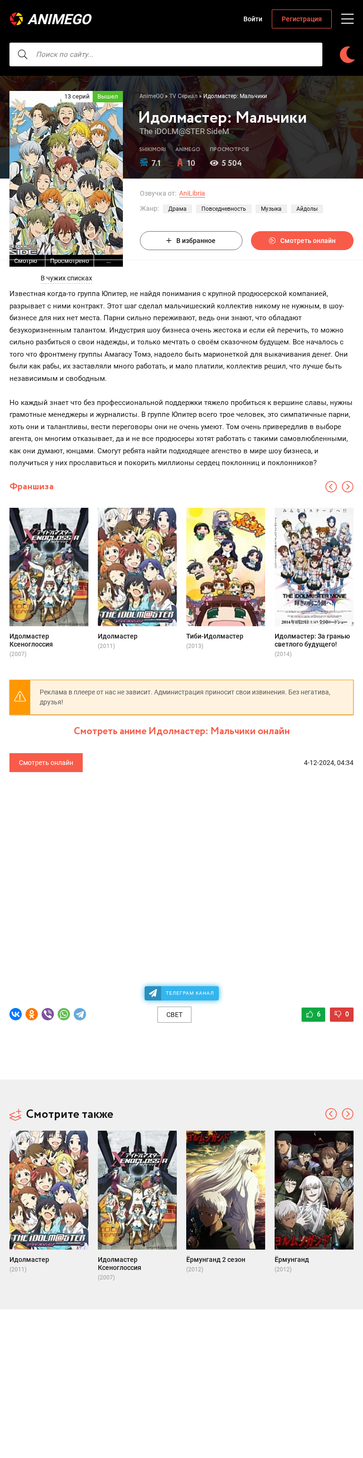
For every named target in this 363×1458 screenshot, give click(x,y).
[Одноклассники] (32, 1014)
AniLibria (192, 193)
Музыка (271, 209)
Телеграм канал (190, 993)
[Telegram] (80, 1014)
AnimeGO (59, 19)
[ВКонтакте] (15, 1014)
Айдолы (307, 209)
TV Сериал (183, 96)
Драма (177, 209)
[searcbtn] (22, 54)
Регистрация (302, 19)
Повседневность (223, 209)
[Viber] (48, 1014)
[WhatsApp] (64, 1014)
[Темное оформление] (347, 54)
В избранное (196, 240)
